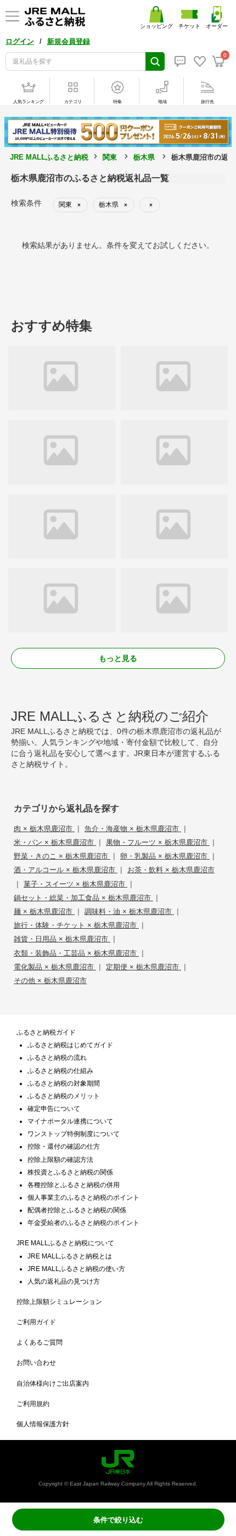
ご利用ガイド (36, 1322)
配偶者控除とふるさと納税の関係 (76, 1210)
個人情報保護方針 (42, 1424)
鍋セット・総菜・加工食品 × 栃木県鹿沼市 (83, 898)
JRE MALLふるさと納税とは (69, 1256)
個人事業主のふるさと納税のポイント (83, 1197)
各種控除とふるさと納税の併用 (73, 1185)
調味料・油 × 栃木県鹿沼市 (129, 911)
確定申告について (53, 1109)
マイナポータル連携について (70, 1121)
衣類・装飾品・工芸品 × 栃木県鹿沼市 (76, 953)
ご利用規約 (32, 1404)
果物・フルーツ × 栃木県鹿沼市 (158, 842)
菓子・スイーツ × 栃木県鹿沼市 (75, 884)
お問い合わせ (36, 1362)
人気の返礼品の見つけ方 (63, 1281)
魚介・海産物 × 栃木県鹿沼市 (133, 829)
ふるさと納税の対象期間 (63, 1083)
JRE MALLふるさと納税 (49, 157)
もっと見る (118, 658)
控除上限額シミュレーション (59, 1302)
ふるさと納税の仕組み (60, 1071)
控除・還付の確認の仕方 (63, 1146)
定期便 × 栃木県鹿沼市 (143, 967)
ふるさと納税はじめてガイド (70, 1045)
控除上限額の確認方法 (60, 1160)
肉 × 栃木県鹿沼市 (44, 829)
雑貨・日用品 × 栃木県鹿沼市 (62, 939)
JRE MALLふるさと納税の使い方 (76, 1269)
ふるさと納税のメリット (63, 1096)
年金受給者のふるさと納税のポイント (83, 1223)
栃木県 (144, 157)
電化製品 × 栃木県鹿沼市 (55, 967)
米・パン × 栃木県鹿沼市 (55, 842)
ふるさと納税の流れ (57, 1057)
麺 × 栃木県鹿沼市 (44, 911)
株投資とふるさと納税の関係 (70, 1172)
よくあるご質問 (39, 1342)
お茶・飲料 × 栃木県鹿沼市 (171, 870)
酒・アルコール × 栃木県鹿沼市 (65, 870)
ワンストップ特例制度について (73, 1134)
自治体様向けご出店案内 (52, 1383)
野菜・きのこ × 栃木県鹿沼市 (62, 856)
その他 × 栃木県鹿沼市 (50, 980)
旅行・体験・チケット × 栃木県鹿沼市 (76, 925)
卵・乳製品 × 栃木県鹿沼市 (165, 856)
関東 (110, 157)
